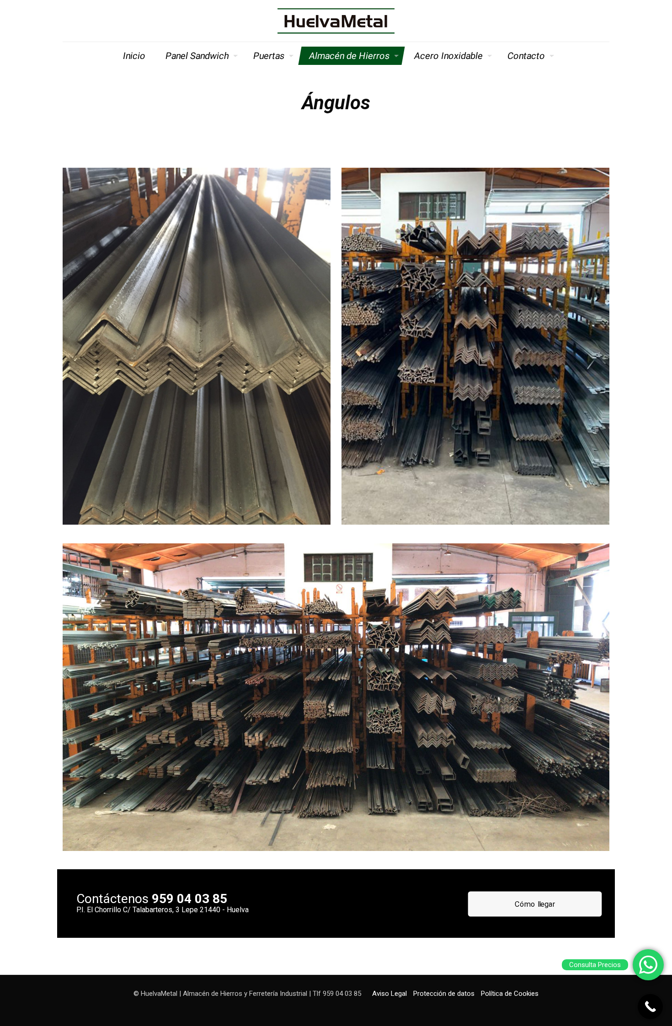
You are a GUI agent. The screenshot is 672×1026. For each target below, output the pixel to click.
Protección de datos (444, 993)
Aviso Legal (389, 993)
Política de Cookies (510, 993)
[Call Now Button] (650, 1006)
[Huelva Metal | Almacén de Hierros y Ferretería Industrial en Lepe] (336, 21)
